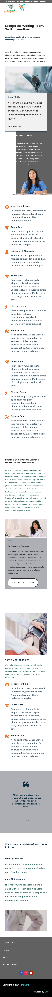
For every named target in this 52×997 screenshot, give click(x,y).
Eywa (47, 991)
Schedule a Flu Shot (22, 583)
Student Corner (10, 964)
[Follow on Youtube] (31, 973)
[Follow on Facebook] (21, 973)
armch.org (24, 984)
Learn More (14, 126)
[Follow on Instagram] (26, 973)
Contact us (8, 942)
